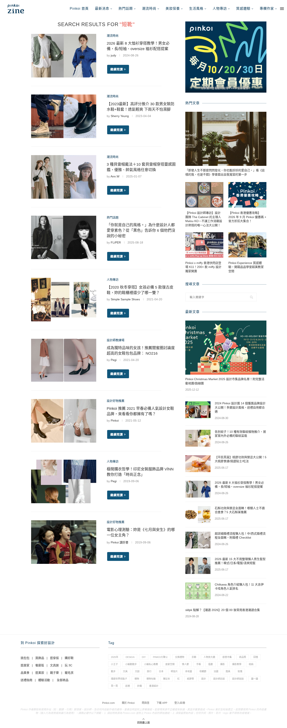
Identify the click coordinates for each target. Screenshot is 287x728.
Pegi (114, 360)
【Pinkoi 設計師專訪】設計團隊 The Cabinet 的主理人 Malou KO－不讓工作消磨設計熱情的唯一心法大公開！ (203, 219)
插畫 (210, 664)
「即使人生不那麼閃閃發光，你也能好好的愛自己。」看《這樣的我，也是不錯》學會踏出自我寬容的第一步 (225, 172)
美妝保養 (173, 8)
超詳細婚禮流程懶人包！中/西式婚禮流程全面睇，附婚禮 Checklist (240, 535)
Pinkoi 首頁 (79, 8)
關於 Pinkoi (128, 702)
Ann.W (115, 176)
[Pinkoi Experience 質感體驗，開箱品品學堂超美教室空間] (247, 245)
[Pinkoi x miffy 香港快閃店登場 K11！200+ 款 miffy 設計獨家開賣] (204, 245)
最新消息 (102, 8)
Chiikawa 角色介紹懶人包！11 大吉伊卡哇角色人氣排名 (239, 586)
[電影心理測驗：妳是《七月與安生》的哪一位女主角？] (63, 542)
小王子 (114, 664)
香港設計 (153, 686)
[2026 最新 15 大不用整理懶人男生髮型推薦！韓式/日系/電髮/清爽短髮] (198, 565)
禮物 (136, 678)
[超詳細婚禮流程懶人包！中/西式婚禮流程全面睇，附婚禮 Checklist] (198, 540)
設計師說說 (238, 678)
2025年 (114, 657)
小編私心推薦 (151, 664)
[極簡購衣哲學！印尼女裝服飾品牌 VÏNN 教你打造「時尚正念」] (63, 481)
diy (144, 657)
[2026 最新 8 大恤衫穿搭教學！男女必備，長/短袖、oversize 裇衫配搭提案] (63, 55)
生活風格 (196, 8)
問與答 (145, 702)
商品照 (242, 657)
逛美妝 (39, 672)
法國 (216, 671)
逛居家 (25, 665)
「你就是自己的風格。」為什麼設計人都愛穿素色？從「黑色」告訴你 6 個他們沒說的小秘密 (141, 230)
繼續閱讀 (116, 69)
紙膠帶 (190, 678)
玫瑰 (240, 671)
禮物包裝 (151, 678)
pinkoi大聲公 (160, 657)
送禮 (127, 686)
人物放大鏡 (209, 657)
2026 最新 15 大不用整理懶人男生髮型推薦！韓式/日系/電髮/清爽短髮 (240, 561)
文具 (125, 671)
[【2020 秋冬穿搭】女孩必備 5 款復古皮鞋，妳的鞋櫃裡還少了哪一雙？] (63, 299)
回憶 (255, 657)
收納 (251, 664)
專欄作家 (267, 8)
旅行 (149, 671)
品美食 (25, 672)
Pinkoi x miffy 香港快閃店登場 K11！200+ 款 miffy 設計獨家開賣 (203, 267)
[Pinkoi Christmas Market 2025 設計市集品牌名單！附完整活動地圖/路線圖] (225, 348)
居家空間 (170, 664)
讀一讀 (254, 678)
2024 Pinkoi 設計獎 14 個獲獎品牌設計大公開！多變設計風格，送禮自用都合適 (240, 407)
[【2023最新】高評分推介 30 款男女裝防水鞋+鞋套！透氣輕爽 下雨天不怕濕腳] (63, 116)
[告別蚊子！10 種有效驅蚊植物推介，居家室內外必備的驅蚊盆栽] (198, 438)
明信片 (174, 671)
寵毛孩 (69, 672)
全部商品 (62, 680)
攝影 (222, 664)
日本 (161, 671)
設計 (203, 678)
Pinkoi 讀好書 (119, 542)
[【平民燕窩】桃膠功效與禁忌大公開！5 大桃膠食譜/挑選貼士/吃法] (198, 463)
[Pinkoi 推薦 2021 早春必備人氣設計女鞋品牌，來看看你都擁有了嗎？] (63, 421)
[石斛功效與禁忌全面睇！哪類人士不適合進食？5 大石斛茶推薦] (198, 514)
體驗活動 (44, 680)
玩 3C (68, 665)
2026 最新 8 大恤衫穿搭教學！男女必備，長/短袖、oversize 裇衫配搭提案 (239, 484)
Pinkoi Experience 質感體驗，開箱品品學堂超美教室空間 (246, 267)
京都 (194, 657)
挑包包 (25, 658)
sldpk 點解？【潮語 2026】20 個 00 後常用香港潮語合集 (222, 610)
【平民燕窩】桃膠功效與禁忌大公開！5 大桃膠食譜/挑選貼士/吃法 (240, 459)
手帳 (198, 664)
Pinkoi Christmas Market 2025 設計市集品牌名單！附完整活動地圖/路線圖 (224, 381)
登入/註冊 (179, 702)
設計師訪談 (219, 678)
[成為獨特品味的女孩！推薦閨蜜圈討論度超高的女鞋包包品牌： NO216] (63, 360)
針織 (139, 686)
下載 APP (162, 702)
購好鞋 (69, 658)
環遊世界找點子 (119, 678)
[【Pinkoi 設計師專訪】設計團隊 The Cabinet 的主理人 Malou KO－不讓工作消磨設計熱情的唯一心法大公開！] (204, 195)
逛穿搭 (54, 658)
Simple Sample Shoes (125, 299)
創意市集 (227, 657)
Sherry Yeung (120, 116)
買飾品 (39, 658)
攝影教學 (236, 664)
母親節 (202, 671)
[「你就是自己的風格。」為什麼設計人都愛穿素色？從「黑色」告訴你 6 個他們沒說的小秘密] (63, 237)
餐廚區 (39, 665)
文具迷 (54, 665)
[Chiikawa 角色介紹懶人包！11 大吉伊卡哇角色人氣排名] (198, 591)
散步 (113, 671)
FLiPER (116, 242)
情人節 (185, 664)
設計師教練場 (115, 340)
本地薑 (188, 671)
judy (113, 55)
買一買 (114, 686)
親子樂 (54, 672)
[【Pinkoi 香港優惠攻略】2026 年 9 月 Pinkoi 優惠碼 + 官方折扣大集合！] (247, 195)
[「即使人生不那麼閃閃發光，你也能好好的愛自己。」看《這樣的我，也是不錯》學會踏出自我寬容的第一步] (225, 139)
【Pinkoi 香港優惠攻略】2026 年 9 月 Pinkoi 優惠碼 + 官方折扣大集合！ (247, 217)
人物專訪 (220, 8)
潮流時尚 (149, 8)
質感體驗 (243, 8)
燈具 (228, 671)
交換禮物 (179, 657)
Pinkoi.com (108, 702)
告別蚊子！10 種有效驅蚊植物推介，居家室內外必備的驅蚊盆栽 (240, 434)
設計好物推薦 (115, 400)
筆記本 (166, 678)
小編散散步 (131, 664)
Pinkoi (115, 420)
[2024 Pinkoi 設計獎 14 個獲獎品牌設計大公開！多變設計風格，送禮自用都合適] (198, 409)
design (130, 657)
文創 (137, 671)
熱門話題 (125, 8)
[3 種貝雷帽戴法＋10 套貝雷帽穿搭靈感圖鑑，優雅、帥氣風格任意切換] (63, 177)
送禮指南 (26, 680)
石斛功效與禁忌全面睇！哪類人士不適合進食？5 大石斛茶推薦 (240, 510)
